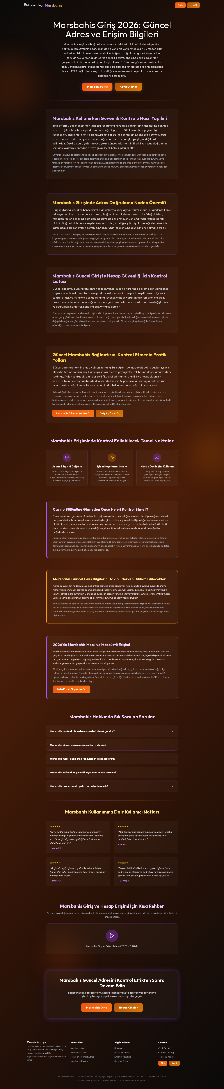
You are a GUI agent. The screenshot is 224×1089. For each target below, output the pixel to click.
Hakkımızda (119, 1048)
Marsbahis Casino (79, 1061)
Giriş (180, 5)
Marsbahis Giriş (97, 86)
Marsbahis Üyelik (79, 1052)
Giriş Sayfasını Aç (110, 413)
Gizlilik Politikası (122, 1052)
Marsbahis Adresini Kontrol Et (73, 413)
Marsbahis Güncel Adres (82, 1056)
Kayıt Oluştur (128, 86)
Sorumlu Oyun (121, 1061)
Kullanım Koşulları (122, 1056)
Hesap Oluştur (128, 1007)
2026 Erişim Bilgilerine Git (72, 689)
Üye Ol (193, 5)
